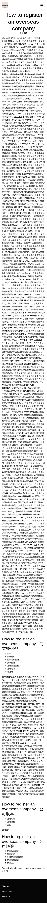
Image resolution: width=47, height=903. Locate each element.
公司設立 (6, 246)
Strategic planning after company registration (21, 868)
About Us (6, 896)
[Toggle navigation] (41, 4)
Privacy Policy (8, 891)
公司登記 (22, 782)
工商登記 (24, 186)
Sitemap (5, 886)
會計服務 (18, 117)
